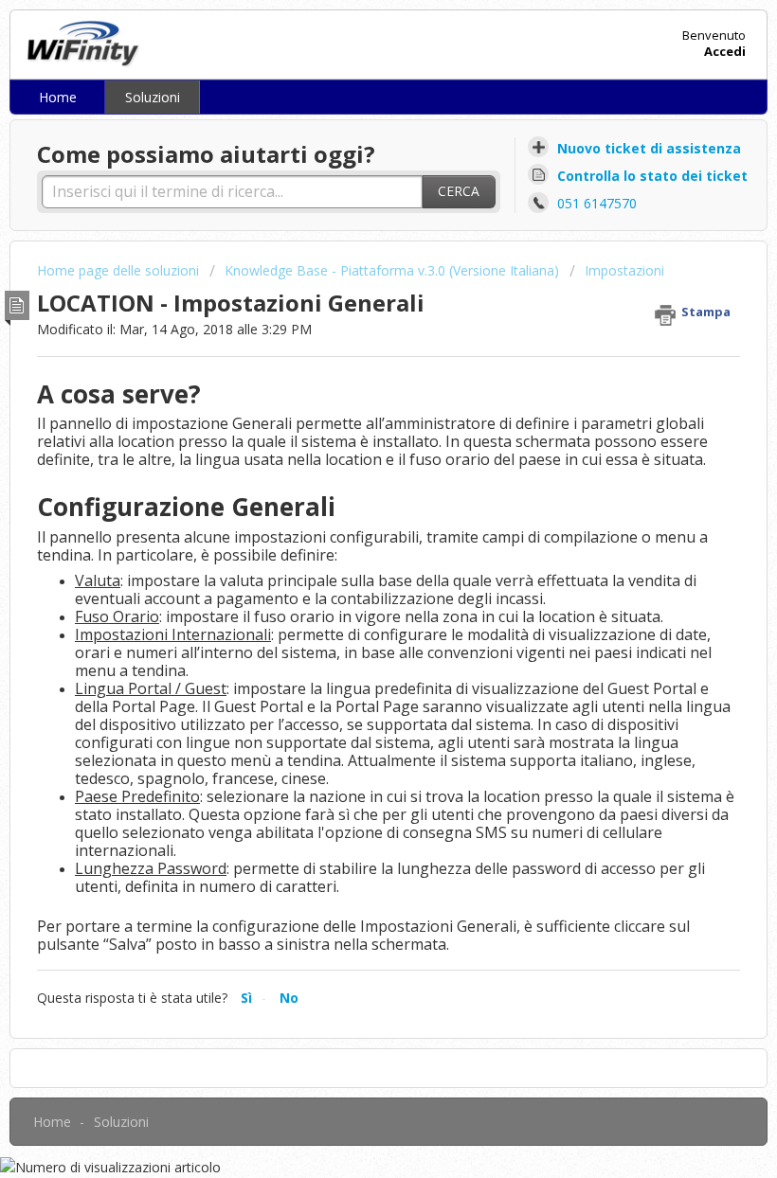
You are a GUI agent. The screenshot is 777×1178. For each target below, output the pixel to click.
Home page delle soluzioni (120, 270)
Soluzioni (152, 97)
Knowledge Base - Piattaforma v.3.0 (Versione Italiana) (392, 270)
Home (58, 97)
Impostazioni (624, 270)
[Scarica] (353, 579)
